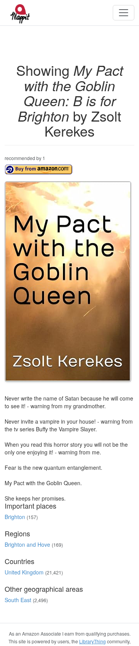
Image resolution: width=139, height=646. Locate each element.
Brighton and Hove (27, 544)
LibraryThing (92, 641)
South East (18, 600)
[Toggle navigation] (123, 12)
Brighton (15, 517)
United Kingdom (24, 572)
